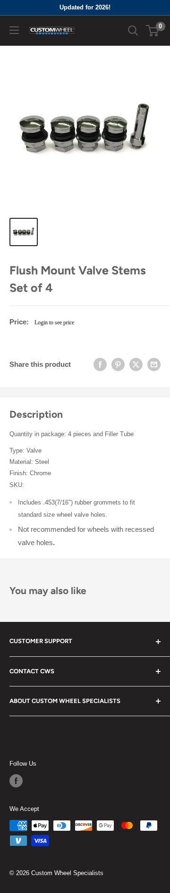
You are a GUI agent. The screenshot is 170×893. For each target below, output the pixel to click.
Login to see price (54, 322)
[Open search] (133, 30)
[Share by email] (154, 364)
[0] (153, 30)
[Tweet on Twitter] (136, 364)
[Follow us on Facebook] (16, 780)
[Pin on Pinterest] (118, 364)
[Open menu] (14, 30)
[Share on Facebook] (100, 364)
